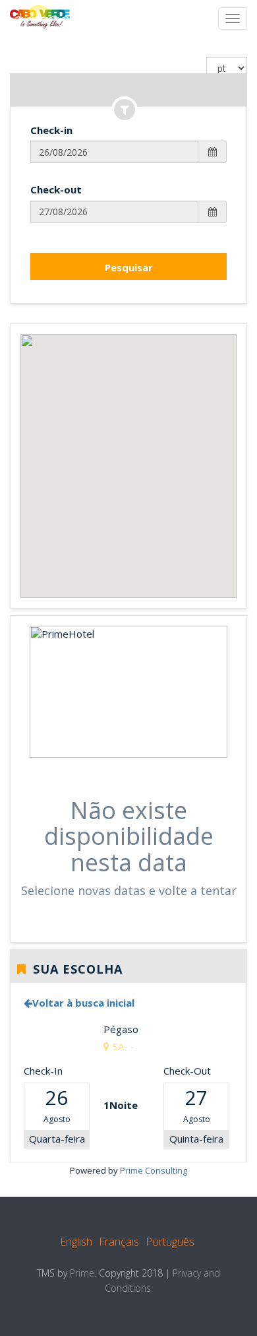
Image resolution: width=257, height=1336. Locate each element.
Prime (82, 1273)
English (76, 1241)
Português (170, 1241)
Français (119, 1241)
